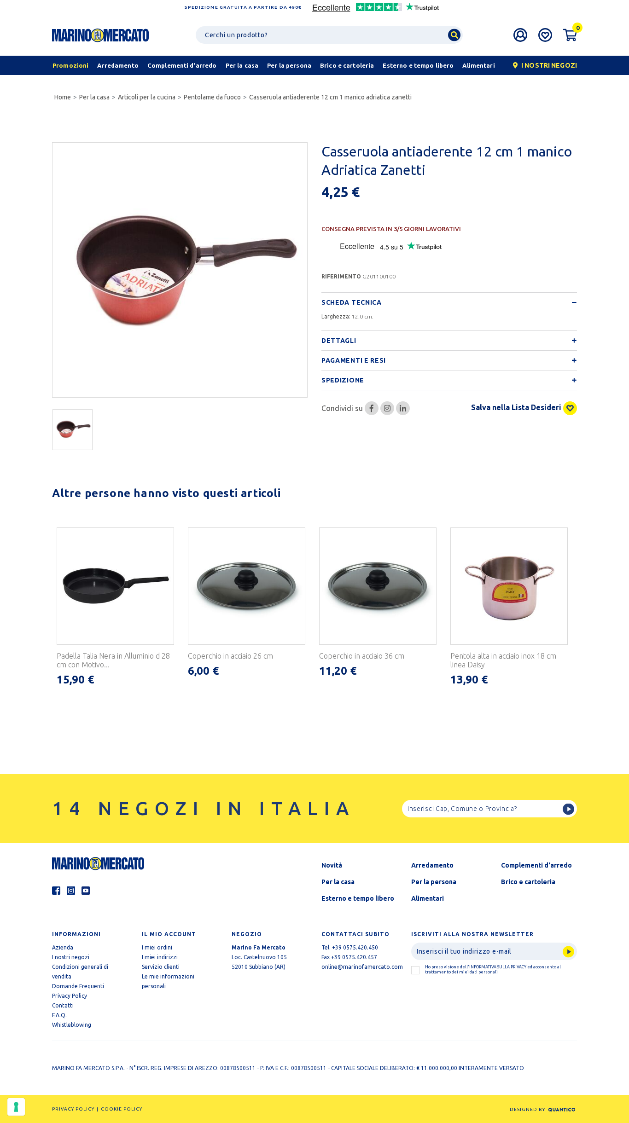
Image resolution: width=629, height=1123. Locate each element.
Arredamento (432, 865)
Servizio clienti (161, 967)
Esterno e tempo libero (357, 898)
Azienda (62, 947)
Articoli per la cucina (146, 97)
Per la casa (94, 97)
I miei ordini (157, 947)
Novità (331, 865)
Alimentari (427, 898)
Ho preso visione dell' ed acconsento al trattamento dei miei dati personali (493, 969)
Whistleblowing (71, 1025)
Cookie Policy (121, 1108)
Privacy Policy (69, 996)
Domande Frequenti (78, 986)
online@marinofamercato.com (362, 967)
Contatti (63, 1005)
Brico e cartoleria (528, 882)
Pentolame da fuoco (212, 97)
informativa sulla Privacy (497, 967)
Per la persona (433, 882)
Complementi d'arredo (536, 865)
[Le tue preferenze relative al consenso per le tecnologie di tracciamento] (16, 1107)
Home (62, 97)
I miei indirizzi (160, 957)
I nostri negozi (70, 957)
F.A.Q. (59, 1015)
